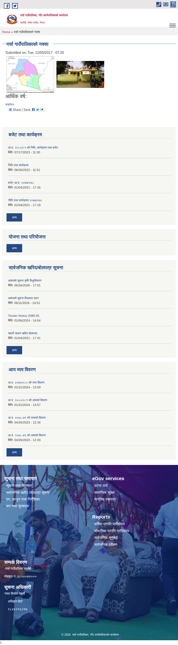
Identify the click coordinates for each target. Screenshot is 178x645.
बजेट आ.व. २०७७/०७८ (21, 182)
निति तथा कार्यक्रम (18, 165)
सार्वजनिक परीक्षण (105, 545)
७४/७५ (9, 104)
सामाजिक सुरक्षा (104, 493)
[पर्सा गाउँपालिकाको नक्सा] (30, 74)
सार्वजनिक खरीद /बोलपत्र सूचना (27, 493)
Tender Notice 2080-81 (24, 315)
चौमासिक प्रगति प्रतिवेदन (111, 531)
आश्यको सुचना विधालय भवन (23, 298)
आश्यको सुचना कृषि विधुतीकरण (24, 280)
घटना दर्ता (101, 486)
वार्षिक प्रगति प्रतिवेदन (109, 524)
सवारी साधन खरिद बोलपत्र (22, 333)
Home (6, 32)
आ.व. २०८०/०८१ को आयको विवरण (27, 400)
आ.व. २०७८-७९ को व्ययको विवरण (27, 417)
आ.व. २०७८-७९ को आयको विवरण (27, 435)
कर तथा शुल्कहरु (17, 506)
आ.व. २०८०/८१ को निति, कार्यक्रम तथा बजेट (33, 147)
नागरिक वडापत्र (105, 499)
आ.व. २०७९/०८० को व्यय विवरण (26, 382)
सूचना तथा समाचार (19, 486)
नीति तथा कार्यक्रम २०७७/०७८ (25, 200)
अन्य (14, 217)
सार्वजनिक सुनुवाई (106, 538)
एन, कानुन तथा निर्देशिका (23, 499)
